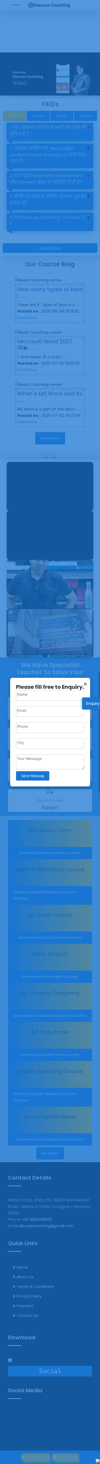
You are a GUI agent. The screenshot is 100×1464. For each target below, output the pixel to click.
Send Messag (32, 776)
